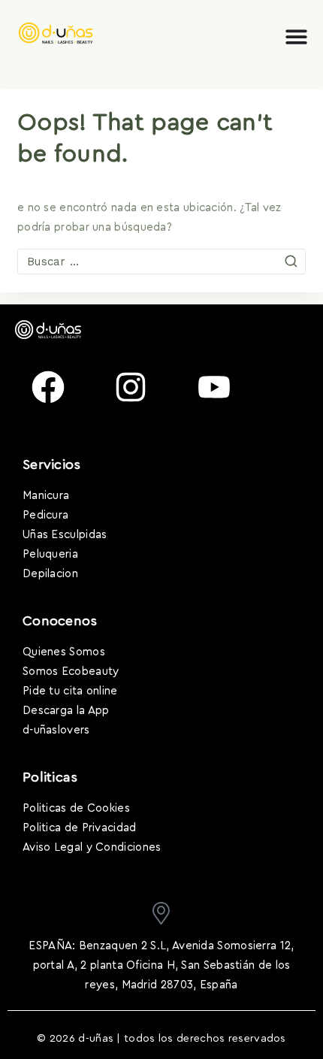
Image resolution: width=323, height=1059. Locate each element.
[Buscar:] (161, 262)
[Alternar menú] (296, 36)
